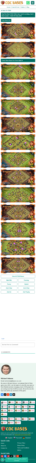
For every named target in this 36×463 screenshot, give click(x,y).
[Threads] (20, 456)
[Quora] (14, 456)
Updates (23, 7)
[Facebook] (2, 394)
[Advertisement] (18, 312)
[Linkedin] (11, 394)
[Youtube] (2, 456)
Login (2, 338)
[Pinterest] (8, 456)
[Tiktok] (5, 394)
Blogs (28, 7)
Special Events (15, 7)
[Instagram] (8, 394)
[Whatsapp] (28, 2)
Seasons (8, 7)
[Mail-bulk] (14, 394)
